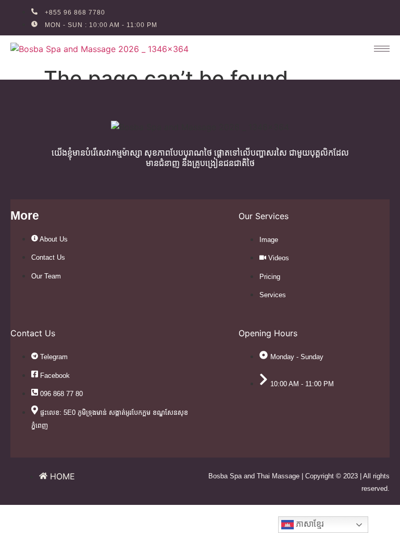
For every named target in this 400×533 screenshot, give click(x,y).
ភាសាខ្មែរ (309, 523)
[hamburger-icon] (377, 49)
